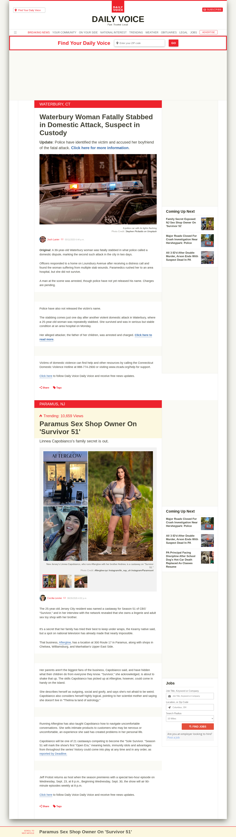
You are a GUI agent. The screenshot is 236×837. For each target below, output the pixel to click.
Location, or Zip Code (177, 702)
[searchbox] (31, 10)
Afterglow (65, 642)
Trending (136, 32)
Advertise (208, 32)
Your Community (64, 32)
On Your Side (88, 32)
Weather (151, 32)
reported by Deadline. (53, 753)
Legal (183, 32)
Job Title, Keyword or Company (182, 691)
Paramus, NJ (52, 404)
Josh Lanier (53, 239)
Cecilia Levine (54, 598)
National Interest (113, 32)
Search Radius (174, 713)
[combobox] (29, 10)
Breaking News (39, 32)
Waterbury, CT (54, 104)
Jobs (193, 32)
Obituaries (169, 32)
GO (173, 43)
